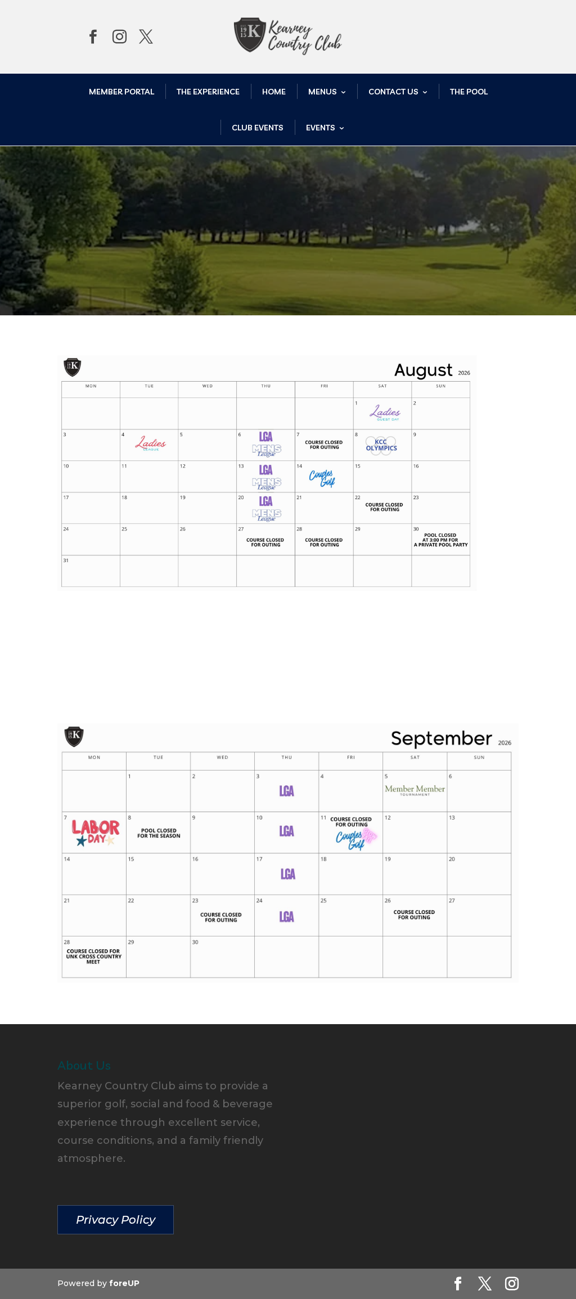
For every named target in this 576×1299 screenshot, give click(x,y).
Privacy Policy (115, 1219)
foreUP (124, 1283)
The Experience (208, 92)
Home (274, 92)
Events (320, 128)
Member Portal (121, 92)
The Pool (469, 92)
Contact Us (393, 92)
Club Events (258, 128)
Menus (322, 92)
